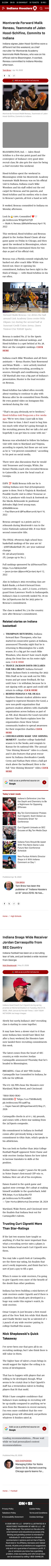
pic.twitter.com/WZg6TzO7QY (18, 220)
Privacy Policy (7, 1509)
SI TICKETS (34, 3)
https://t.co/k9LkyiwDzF (15, 568)
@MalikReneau (10, 508)
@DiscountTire (39, 564)
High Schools (16, 916)
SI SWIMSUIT (22, 3)
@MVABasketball (12, 547)
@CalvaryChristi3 (15, 554)
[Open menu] (3, 8)
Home (5, 916)
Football (14, 1491)
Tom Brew (7, 70)
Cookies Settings (36, 1517)
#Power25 (19, 540)
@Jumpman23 (36, 487)
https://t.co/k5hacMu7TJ (19, 1194)
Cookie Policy (34, 1509)
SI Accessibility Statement (13, 1517)
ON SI (12, 3)
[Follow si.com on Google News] (44, 782)
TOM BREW (20, 883)
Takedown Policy (9, 1513)
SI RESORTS (46, 3)
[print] (18, 903)
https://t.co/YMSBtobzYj (29, 1099)
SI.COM (5, 3)
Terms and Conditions (38, 1513)
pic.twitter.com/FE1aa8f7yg (16, 1102)
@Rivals (19, 1078)
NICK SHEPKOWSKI (23, 1461)
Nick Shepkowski (9, 966)
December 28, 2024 (38, 1201)
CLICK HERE (17, 662)
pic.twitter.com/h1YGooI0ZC (17, 1198)
